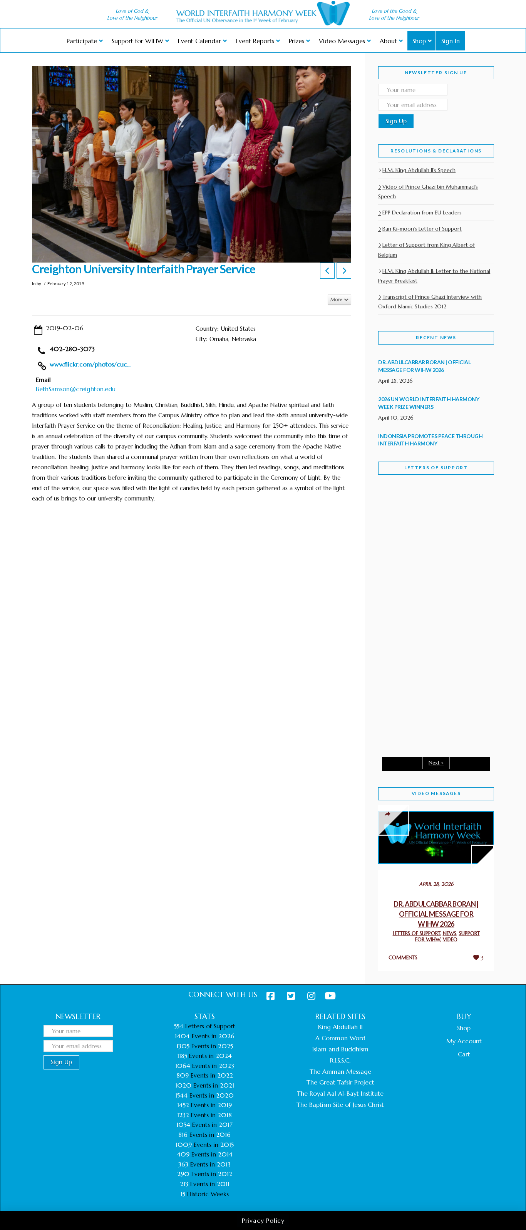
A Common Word (340, 1038)
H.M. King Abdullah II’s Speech (419, 170)
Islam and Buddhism (340, 1049)
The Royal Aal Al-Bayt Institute (340, 1093)
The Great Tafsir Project (340, 1082)
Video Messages (436, 793)
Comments (403, 957)
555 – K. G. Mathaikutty (431, 512)
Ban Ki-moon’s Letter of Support (422, 228)
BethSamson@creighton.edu (76, 389)
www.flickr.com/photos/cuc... (90, 364)
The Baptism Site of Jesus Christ (340, 1104)
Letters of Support (436, 467)
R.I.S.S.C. (340, 1060)
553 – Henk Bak (418, 685)
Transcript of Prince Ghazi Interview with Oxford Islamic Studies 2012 (430, 301)
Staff (398, 549)
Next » (436, 763)
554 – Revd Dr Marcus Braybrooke (429, 603)
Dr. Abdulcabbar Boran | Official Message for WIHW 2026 (436, 914)
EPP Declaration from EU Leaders (422, 212)
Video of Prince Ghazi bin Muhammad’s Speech (428, 191)
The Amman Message (340, 1071)
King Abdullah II (340, 1027)
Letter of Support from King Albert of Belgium (426, 249)
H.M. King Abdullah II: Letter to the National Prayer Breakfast (434, 276)
